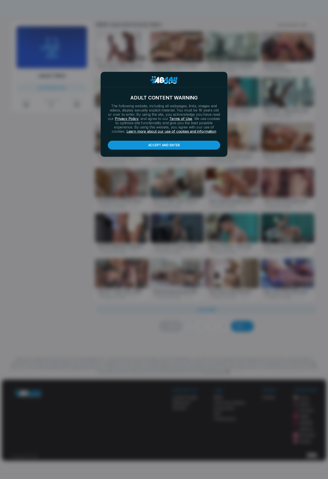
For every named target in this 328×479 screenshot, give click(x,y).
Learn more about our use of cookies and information (171, 131)
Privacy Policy (126, 118)
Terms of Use (180, 118)
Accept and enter (164, 145)
